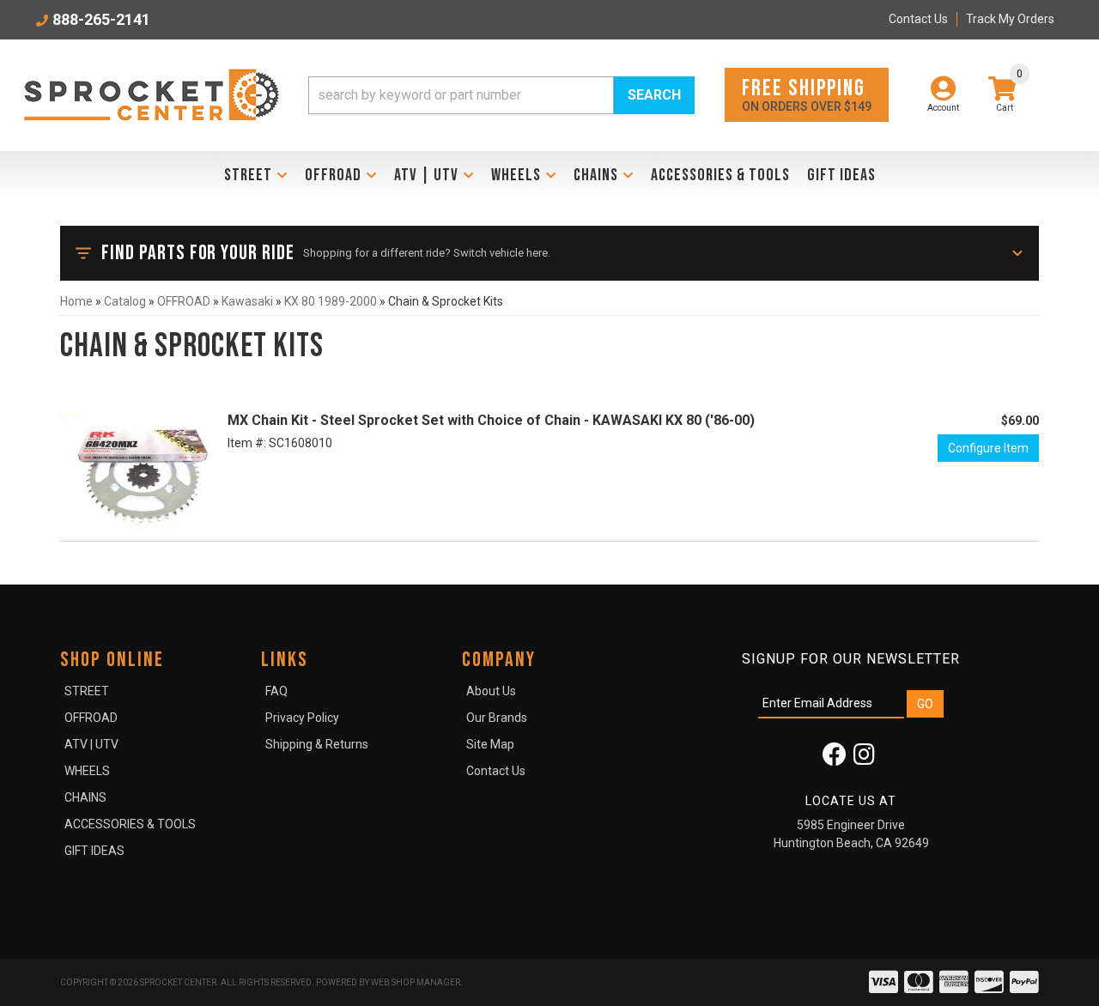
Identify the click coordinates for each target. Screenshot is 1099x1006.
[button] (501, 95)
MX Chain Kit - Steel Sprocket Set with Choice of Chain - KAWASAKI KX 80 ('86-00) (491, 420)
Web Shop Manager (415, 982)
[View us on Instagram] (864, 759)
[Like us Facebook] (835, 759)
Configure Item (988, 448)
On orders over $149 (806, 94)
